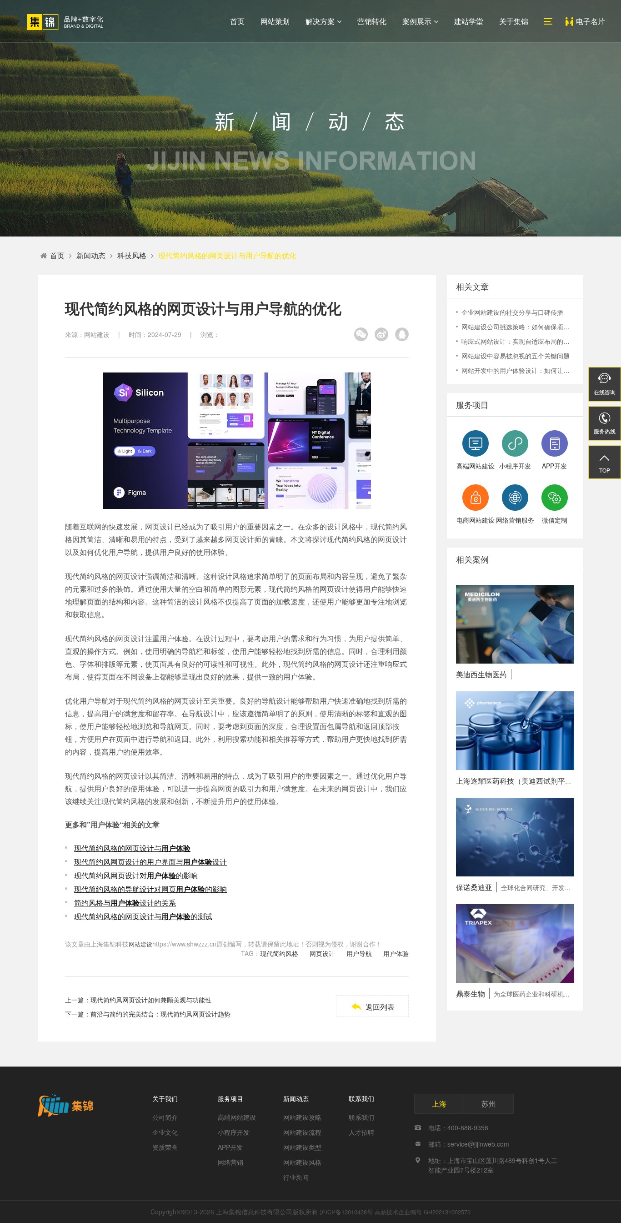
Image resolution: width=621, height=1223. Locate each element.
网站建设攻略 (302, 1117)
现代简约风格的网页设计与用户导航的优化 (227, 255)
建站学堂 (468, 21)
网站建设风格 (302, 1162)
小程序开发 (234, 1132)
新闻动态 (90, 255)
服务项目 (230, 1098)
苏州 (488, 1103)
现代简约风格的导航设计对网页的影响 (150, 889)
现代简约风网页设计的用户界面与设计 (150, 861)
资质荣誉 (165, 1147)
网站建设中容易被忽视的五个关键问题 (515, 355)
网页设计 (322, 953)
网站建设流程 (302, 1132)
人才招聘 (361, 1132)
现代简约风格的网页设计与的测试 (143, 916)
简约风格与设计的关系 (125, 902)
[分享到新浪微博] (381, 334)
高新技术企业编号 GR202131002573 (423, 1212)
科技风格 (131, 255)
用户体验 (396, 953)
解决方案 (320, 21)
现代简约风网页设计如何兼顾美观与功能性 (150, 999)
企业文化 (165, 1132)
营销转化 (371, 21)
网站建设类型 (302, 1147)
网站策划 (275, 21)
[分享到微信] (361, 334)
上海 (439, 1103)
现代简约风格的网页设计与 (132, 848)
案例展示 (416, 21)
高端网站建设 (237, 1117)
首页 (237, 21)
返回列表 (373, 1006)
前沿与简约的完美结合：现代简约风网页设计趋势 (160, 1013)
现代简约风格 (279, 953)
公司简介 (165, 1117)
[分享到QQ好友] (402, 334)
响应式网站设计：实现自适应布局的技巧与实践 (517, 341)
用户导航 (359, 953)
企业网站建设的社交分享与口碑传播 (512, 312)
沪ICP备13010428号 (346, 1212)
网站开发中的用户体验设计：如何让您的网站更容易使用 (517, 370)
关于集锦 (513, 21)
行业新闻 (296, 1177)
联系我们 (361, 1098)
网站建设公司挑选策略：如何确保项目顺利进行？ (517, 326)
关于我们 (165, 1098)
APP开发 (230, 1147)
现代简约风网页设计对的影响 (136, 875)
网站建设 (140, 944)
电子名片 (590, 21)
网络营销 (230, 1162)
